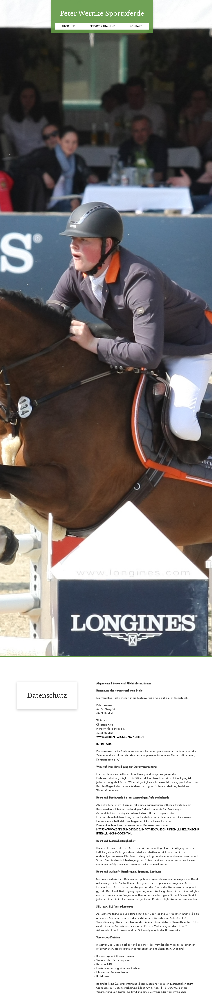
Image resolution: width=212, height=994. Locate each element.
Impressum (104, 744)
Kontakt (136, 26)
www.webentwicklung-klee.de (120, 737)
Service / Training (102, 26)
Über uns (68, 26)
